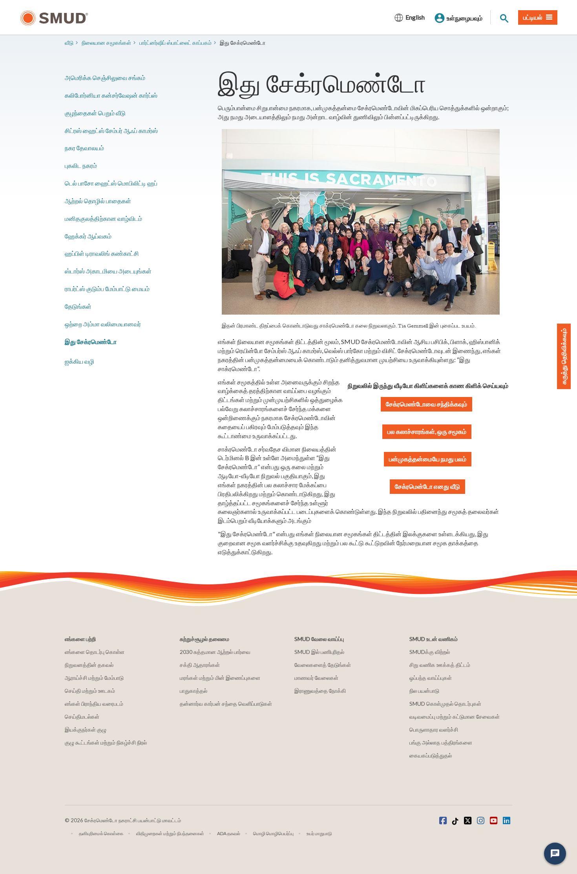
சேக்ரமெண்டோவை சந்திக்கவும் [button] (426, 404)
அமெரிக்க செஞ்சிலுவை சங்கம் (105, 77)
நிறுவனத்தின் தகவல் (89, 664)
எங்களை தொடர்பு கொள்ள (94, 651)
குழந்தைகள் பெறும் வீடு (95, 113)
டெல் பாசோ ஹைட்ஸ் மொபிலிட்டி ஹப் (111, 183)
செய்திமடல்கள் (82, 716)
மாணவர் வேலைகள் (316, 677)
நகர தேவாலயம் (84, 147)
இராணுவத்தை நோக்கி (320, 690)
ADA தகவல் (228, 833)
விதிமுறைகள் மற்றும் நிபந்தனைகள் (170, 833)
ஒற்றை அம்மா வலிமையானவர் (103, 324)
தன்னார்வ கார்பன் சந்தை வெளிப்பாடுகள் (226, 703)
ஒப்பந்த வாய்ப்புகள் (430, 677)
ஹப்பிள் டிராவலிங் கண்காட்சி (102, 253)
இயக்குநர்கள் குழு (85, 729)
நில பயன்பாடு (424, 690)
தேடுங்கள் (78, 306)
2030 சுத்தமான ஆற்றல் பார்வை (215, 651)
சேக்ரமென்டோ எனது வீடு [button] (427, 486)
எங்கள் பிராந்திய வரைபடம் (94, 703)
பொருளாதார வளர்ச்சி (433, 729)
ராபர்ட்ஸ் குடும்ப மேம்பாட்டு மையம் (107, 288)
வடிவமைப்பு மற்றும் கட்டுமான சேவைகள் (454, 716)
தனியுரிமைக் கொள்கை (101, 833)
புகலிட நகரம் (81, 165)
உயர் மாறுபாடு (319, 833)
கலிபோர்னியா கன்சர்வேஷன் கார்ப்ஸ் (111, 95)
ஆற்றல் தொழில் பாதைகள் (98, 200)
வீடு (69, 42)
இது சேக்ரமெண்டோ (91, 341)
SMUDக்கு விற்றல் (429, 651)
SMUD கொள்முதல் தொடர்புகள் (445, 703)
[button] (427, 459)
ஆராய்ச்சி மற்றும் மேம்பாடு (94, 677)
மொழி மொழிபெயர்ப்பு (273, 833)
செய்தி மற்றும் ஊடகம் (90, 690)
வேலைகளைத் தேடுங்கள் (322, 664)
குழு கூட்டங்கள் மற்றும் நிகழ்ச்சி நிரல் (106, 742)
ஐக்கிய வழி (79, 361)
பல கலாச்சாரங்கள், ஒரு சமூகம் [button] (426, 431)
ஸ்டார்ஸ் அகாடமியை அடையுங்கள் (108, 271)
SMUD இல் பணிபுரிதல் (319, 651)
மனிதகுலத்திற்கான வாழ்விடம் (103, 218)
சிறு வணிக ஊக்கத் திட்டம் (439, 664)
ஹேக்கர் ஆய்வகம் (88, 236)
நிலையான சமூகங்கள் (106, 42)
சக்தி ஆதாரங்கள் (200, 664)
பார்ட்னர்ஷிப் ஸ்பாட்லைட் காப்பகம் (175, 42)
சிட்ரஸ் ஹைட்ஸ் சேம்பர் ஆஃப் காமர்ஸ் (111, 130)
